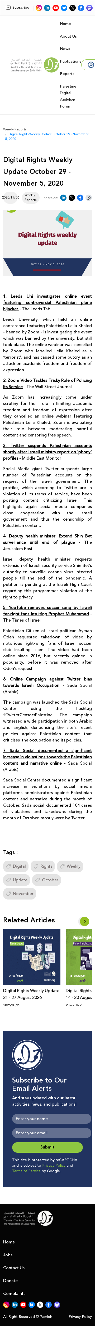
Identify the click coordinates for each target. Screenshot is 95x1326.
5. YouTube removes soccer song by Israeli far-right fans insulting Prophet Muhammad (47, 610)
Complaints (14, 1294)
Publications (70, 61)
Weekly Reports (14, 129)
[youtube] (56, 7)
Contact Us (14, 1268)
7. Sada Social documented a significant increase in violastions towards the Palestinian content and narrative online (47, 757)
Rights (46, 866)
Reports (67, 74)
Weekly (73, 866)
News (65, 49)
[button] (84, 921)
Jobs (7, 1255)
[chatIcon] (89, 7)
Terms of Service (26, 1171)
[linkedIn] (47, 7)
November (23, 894)
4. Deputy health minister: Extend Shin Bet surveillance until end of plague (47, 539)
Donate (10, 1281)
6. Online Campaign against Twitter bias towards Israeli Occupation (47, 682)
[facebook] (81, 7)
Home (65, 24)
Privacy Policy (53, 1165)
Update (20, 880)
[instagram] (39, 7)
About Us (68, 36)
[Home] (35, 65)
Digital (19, 866)
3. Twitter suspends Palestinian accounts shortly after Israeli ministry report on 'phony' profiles (47, 452)
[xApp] (72, 7)
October (50, 880)
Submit (47, 1147)
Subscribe (20, 8)
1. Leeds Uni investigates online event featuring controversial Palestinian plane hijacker (47, 302)
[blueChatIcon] (64, 7)
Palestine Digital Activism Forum (68, 96)
